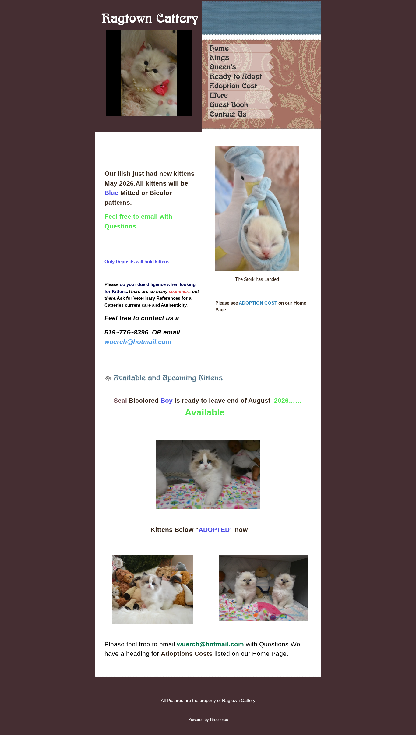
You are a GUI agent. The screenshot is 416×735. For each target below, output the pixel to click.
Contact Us (228, 114)
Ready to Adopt (236, 76)
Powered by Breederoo (208, 720)
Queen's (223, 67)
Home (219, 48)
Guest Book (229, 105)
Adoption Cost (233, 86)
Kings (219, 57)
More (219, 95)
